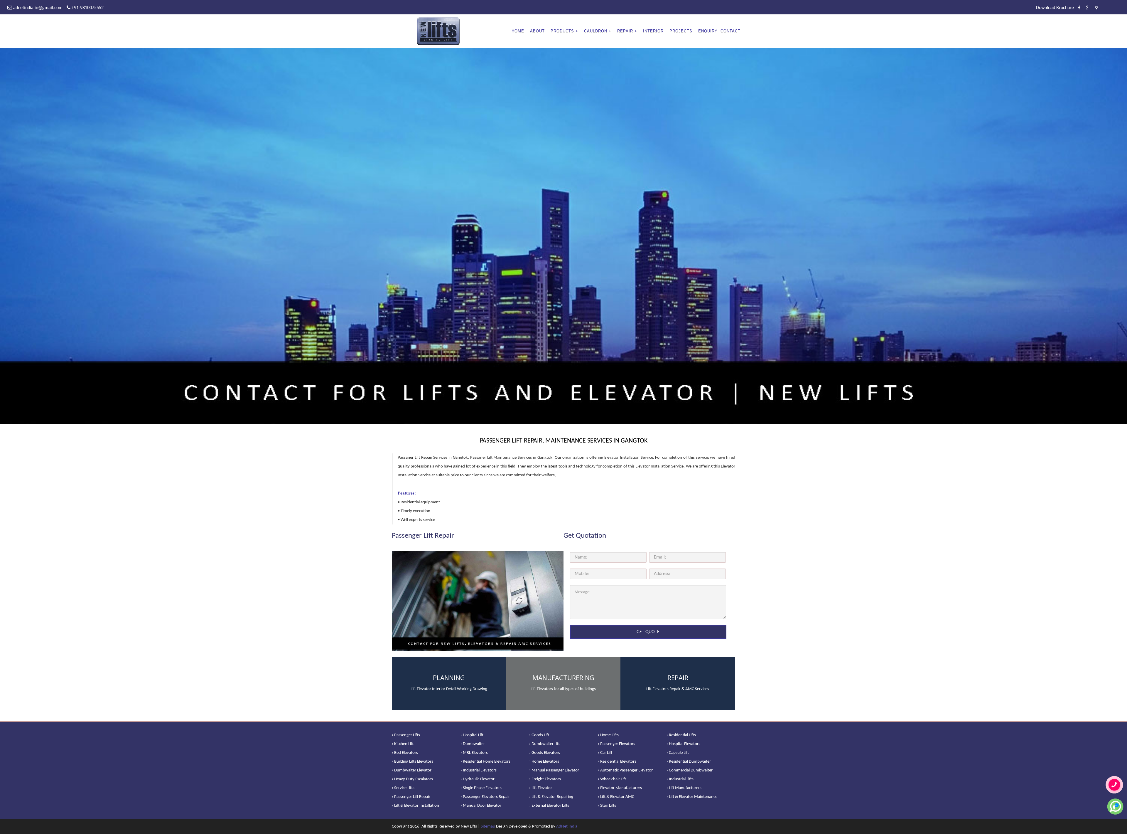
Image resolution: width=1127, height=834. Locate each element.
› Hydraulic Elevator (477, 779)
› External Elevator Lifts (549, 805)
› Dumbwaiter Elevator (411, 770)
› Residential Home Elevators (485, 761)
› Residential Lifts (681, 735)
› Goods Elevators (544, 753)
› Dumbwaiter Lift (544, 744)
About (537, 31)
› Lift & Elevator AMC (616, 797)
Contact (730, 31)
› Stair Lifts (607, 805)
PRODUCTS (562, 31)
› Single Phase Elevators (481, 788)
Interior (653, 31)
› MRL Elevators (474, 753)
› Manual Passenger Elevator (554, 770)
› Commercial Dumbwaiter (690, 770)
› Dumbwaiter (472, 744)
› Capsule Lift (678, 753)
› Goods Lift (539, 735)
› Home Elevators (544, 761)
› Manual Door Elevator (480, 805)
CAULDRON (595, 31)
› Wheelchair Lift (612, 779)
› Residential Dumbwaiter (689, 761)
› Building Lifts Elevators (412, 761)
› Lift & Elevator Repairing (551, 797)
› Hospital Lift (471, 735)
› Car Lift (605, 753)
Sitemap (488, 826)
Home (518, 31)
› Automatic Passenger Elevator (625, 770)
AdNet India (566, 826)
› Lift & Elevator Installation (415, 805)
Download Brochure (1055, 8)
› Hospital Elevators (683, 744)
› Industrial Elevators (478, 770)
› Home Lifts (608, 735)
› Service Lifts (403, 788)
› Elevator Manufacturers (620, 788)
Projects (680, 31)
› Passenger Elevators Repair (485, 797)
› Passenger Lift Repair (411, 797)
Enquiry (708, 31)
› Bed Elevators (405, 753)
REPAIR (625, 31)
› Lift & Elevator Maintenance (692, 797)
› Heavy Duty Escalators (412, 779)
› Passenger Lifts (406, 735)
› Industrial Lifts (680, 779)
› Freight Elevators (545, 779)
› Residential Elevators (617, 761)
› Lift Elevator (540, 788)
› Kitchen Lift (403, 744)
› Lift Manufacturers (684, 788)
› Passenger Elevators (616, 744)
